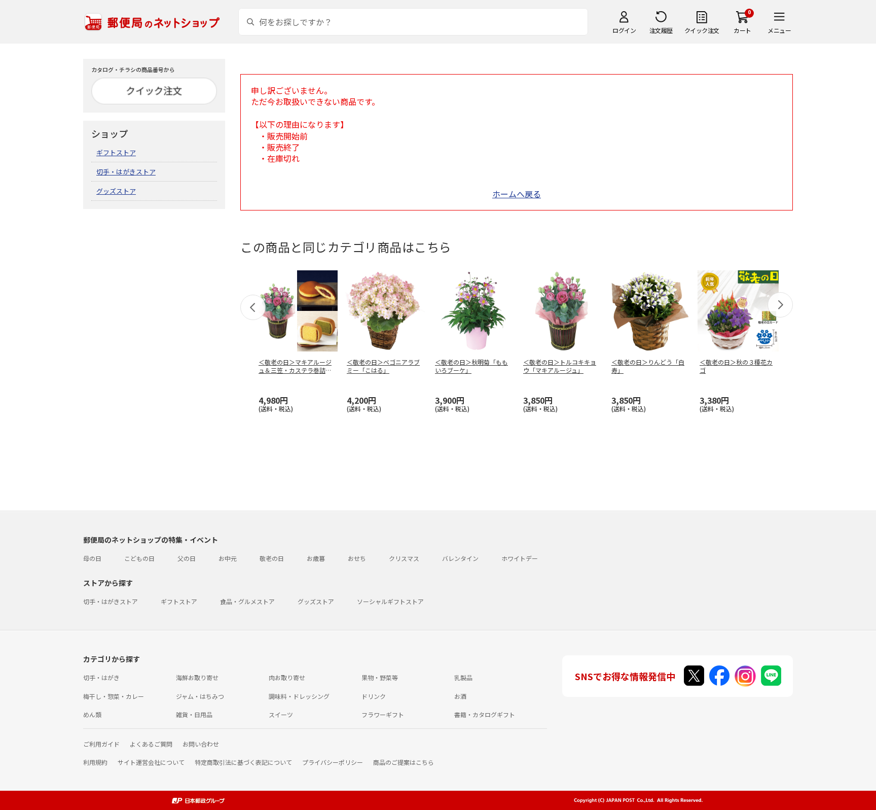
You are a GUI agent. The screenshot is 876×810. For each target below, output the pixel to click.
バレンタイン (460, 558)
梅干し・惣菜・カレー (113, 696)
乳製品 (463, 677)
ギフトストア (116, 152)
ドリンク (373, 696)
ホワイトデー (519, 558)
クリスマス (404, 558)
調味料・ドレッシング (299, 696)
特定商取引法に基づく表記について (243, 762)
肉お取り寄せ (287, 677)
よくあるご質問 (151, 743)
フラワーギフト (382, 714)
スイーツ (281, 714)
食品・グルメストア (247, 601)
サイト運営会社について (151, 762)
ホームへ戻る (516, 194)
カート (742, 30)
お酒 (460, 696)
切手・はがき (101, 677)
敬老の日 (272, 558)
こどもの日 (139, 558)
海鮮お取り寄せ (197, 677)
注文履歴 (661, 30)
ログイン (624, 30)
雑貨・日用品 (194, 714)
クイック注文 (701, 30)
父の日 (186, 558)
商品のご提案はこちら (403, 762)
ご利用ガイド (101, 743)
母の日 (92, 558)
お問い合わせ (200, 743)
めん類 (92, 714)
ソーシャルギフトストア (390, 601)
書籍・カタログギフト (484, 714)
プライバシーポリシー (332, 762)
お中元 (227, 558)
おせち (357, 558)
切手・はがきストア (126, 172)
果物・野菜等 (379, 677)
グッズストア (116, 191)
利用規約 (95, 762)
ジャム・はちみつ (200, 696)
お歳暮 (316, 558)
